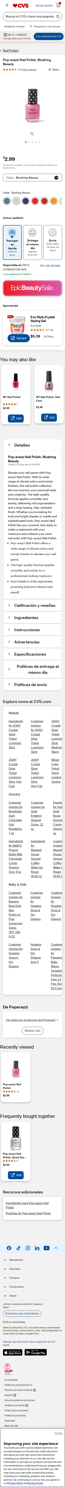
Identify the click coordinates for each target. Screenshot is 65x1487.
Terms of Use (35, 1483)
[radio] (7, 202)
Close (58, 1433)
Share (55, 69)
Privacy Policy (15, 1483)
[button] (50, 266)
